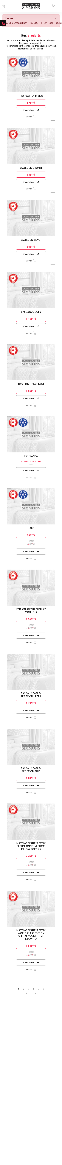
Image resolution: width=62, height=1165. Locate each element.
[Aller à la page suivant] (34, 993)
